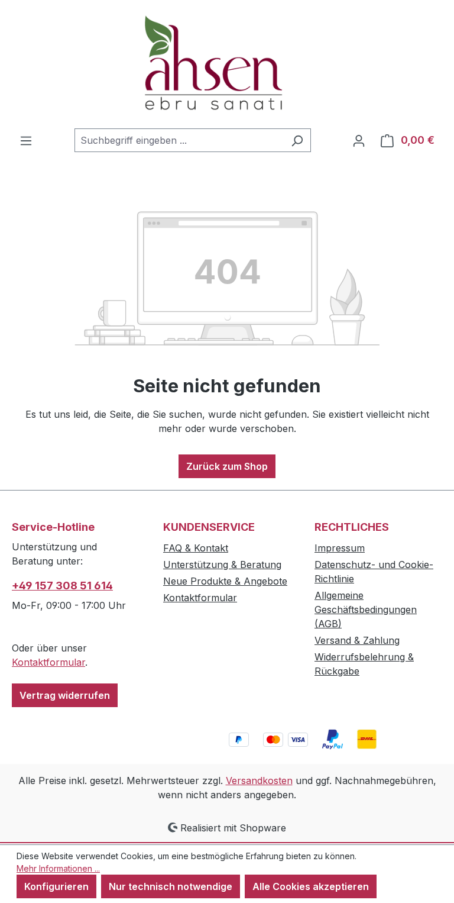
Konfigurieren (56, 886)
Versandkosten (259, 780)
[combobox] (179, 140)
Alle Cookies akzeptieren (310, 886)
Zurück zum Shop (227, 466)
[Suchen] (297, 140)
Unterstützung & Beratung (222, 564)
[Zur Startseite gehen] (227, 64)
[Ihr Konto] (359, 140)
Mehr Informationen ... (58, 868)
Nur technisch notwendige (170, 886)
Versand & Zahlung (357, 640)
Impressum (339, 548)
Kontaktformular (48, 662)
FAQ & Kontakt (195, 548)
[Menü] (26, 140)
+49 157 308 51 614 (62, 585)
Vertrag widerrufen (65, 695)
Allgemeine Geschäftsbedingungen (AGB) (365, 609)
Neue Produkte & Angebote (225, 581)
